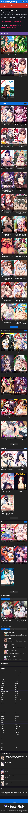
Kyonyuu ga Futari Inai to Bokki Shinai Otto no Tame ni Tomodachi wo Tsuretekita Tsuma (16, 757)
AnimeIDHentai (13, 25)
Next (14, 326)
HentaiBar (9, 27)
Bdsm (11, 651)
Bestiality (5, 598)
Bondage (20, 634)
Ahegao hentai (12, 23)
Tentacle (16, 736)
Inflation (16, 705)
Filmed (2, 689)
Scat (16, 728)
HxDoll (24, 792)
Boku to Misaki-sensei (12, 650)
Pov (15, 722)
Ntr (15, 718)
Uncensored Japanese (9, 792)
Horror (16, 703)
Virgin (2, 747)
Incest (2, 705)
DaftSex (12, 791)
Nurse (2, 720)
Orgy (2, 722)
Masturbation (21, 635)
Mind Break (3, 714)
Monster (2, 716)
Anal (14, 634)
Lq (1, 710)
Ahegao (11, 634)
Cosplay (2, 683)
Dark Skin (2, 685)
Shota (16, 730)
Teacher (2, 736)
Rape (2, 726)
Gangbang (3, 693)
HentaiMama (3, 27)
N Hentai (24, 799)
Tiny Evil (9, 638)
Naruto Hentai (17, 791)
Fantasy (8, 641)
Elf (15, 685)
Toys (16, 738)
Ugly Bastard (3, 743)
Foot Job (11, 641)
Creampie (9, 635)
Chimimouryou (8, 769)
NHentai (22, 25)
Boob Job (22, 651)
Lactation (3, 707)
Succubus (3, 734)
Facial (12, 635)
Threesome (3, 738)
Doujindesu (15, 792)
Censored (14, 598)
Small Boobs (3, 732)
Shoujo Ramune (10, 632)
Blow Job (17, 634)
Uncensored (17, 743)
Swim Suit (22, 598)
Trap (2, 741)
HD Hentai (3, 699)
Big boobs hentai (4, 23)
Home (3, 799)
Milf (21, 653)
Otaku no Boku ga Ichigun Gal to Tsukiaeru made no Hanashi (16, 782)
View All (25, 103)
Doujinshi (20, 792)
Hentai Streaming (18, 699)
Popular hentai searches (6, 21)
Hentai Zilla (6, 793)
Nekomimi (17, 716)
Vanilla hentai (18, 23)
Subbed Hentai (17, 732)
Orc (15, 720)
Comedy (16, 681)
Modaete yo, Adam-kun (12, 656)
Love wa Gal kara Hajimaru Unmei (12, 775)
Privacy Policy (8, 799)
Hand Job (15, 635)
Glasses (18, 653)
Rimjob (2, 728)
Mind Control (17, 714)
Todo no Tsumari (10, 644)
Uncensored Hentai (4, 745)
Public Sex (24, 653)
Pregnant (3, 724)
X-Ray (16, 747)
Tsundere (16, 741)
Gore (2, 695)
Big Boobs (18, 645)
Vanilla (16, 745)
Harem (17, 659)
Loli (17, 635)
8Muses (22, 791)
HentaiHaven (14, 27)
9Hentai (2, 792)
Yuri (1, 749)
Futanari (16, 691)
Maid (16, 710)
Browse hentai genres (16, 21)
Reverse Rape (17, 726)
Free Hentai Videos (17, 641)
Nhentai (8, 791)
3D (1, 670)
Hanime (17, 25)
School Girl (3, 730)
